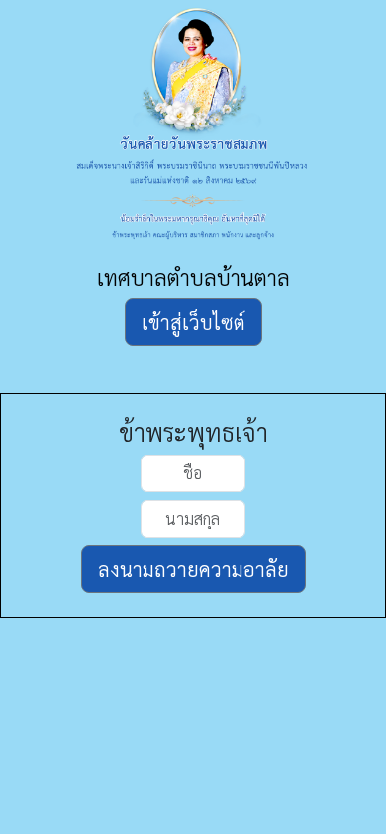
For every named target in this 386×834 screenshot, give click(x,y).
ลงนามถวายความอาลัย (193, 569)
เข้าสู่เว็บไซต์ (193, 322)
